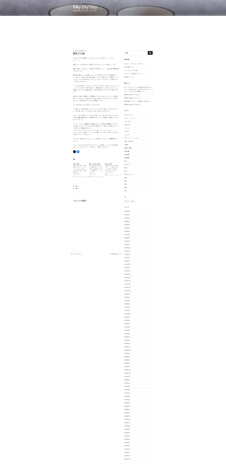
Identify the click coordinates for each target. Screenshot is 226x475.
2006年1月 (127, 416)
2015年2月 (127, 267)
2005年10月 (127, 426)
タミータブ (127, 87)
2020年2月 (127, 221)
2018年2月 (127, 241)
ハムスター (127, 135)
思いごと (126, 161)
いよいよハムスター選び (131, 70)
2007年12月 (127, 383)
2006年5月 (127, 403)
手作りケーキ (128, 164)
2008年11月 (127, 373)
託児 (125, 191)
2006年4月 (127, 406)
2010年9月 (127, 317)
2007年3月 (127, 399)
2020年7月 (127, 218)
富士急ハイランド (129, 77)
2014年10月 (127, 274)
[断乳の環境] (81, 169)
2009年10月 (127, 350)
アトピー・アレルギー (130, 118)
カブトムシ (127, 128)
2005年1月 (127, 452)
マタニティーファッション (131, 138)
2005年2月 (127, 449)
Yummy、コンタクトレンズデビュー (134, 64)
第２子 (133, 201)
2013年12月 (127, 277)
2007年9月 (127, 386)
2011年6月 (127, 300)
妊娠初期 (126, 154)
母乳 (125, 171)
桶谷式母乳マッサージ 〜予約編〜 (133, 101)
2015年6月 (127, 261)
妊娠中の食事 (128, 148)
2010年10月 (127, 314)
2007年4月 (127, 396)
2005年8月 (127, 429)
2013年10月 (127, 284)
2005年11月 (127, 423)
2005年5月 (127, 439)
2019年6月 (127, 228)
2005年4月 (127, 442)
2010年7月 (127, 324)
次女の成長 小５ (129, 67)
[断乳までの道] (113, 168)
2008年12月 (127, 370)
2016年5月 (127, 254)
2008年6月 (127, 380)
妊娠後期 (126, 158)
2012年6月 (127, 294)
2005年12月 (127, 419)
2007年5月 (127, 393)
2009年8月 (127, 357)
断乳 (77, 186)
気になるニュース (129, 174)
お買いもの (127, 125)
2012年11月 (127, 287)
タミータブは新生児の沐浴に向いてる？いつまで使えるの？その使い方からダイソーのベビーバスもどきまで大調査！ (138, 89)
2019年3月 (127, 231)
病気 (125, 181)
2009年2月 (127, 363)
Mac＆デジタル (128, 115)
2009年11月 (127, 347)
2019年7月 (127, 224)
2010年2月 (127, 337)
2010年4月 (127, 330)
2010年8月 (127, 320)
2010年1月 (127, 340)
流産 (125, 178)
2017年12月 (127, 248)
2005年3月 (127, 446)
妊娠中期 (126, 151)
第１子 (77, 188)
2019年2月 (127, 234)
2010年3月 (127, 333)
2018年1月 (127, 244)
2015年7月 (127, 258)
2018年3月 (127, 238)
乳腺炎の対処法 (128, 94)
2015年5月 (127, 264)
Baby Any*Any (85, 7)
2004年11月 (127, 459)
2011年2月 (127, 307)
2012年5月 (127, 297)
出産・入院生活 (128, 141)
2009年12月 (127, 343)
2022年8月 (127, 211)
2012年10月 (127, 291)
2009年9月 (127, 353)
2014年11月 (127, 271)
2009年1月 (127, 366)
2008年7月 (127, 376)
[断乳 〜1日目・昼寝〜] (97, 169)
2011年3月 (127, 304)
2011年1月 (127, 310)
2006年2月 (127, 413)
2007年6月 (127, 390)
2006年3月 (127, 409)
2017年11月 (127, 251)
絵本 (125, 184)
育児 (125, 187)
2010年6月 (127, 327)
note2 (84, 51)
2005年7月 (127, 433)
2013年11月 (127, 281)
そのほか (126, 131)
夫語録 (126, 145)
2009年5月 (127, 360)
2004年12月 (127, 456)
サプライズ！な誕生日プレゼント (133, 74)
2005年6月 (127, 436)
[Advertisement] (113, 29)
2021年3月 (127, 215)
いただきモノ (128, 121)
